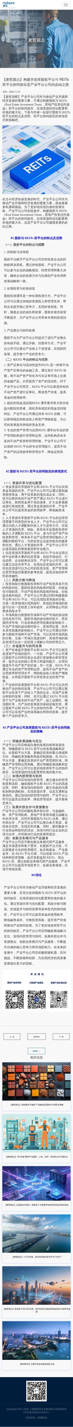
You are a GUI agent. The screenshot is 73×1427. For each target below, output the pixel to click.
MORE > (36, 1051)
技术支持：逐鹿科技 (36, 1417)
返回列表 (36, 1037)
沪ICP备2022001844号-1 (36, 1412)
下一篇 (61, 1037)
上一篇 (12, 1037)
